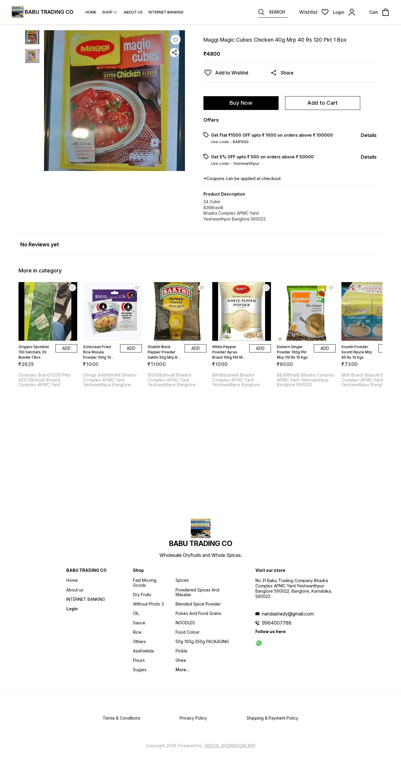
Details (369, 135)
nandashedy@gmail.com (288, 613)
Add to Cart (322, 103)
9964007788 (277, 622)
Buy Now (241, 103)
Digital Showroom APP (230, 745)
